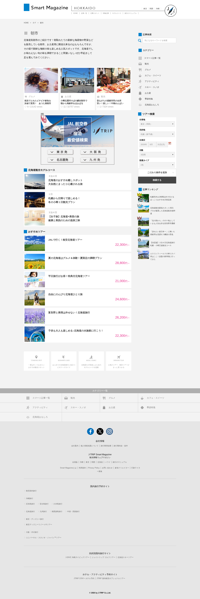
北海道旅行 (30, 511)
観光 (147, 64)
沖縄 (157, 9)
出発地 (142, 119)
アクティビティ (152, 81)
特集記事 (106, 13)
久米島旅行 (57, 504)
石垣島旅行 (30, 504)
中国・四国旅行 (73, 511)
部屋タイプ (144, 160)
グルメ (148, 69)
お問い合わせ (107, 468)
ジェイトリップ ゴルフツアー (103, 557)
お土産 (148, 93)
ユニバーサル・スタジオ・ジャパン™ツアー (43, 538)
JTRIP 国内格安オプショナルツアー (111, 578)
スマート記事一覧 (152, 58)
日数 (141, 150)
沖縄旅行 (29, 498)
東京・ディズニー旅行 (35, 519)
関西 (151, 9)
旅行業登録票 (106, 446)
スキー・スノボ (152, 87)
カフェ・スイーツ (153, 75)
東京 (145, 9)
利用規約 (82, 468)
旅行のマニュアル (131, 13)
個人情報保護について (89, 446)
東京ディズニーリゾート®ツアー (39, 525)
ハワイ (107, 462)
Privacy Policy (94, 468)
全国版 (75, 462)
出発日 (142, 140)
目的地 (142, 130)
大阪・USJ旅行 (32, 532)
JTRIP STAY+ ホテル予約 (84, 578)
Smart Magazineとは (68, 468)
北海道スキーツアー (125, 557)
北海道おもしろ (152, 105)
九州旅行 (43, 511)
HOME (75, 13)
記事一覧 (84, 13)
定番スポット (94, 13)
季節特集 (149, 99)
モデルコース (116, 13)
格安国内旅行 (31, 491)
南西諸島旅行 (57, 511)
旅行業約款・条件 (121, 446)
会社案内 (74, 446)
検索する (157, 180)
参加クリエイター (122, 468)
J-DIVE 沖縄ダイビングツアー (77, 557)
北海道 (100, 462)
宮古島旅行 (44, 504)
